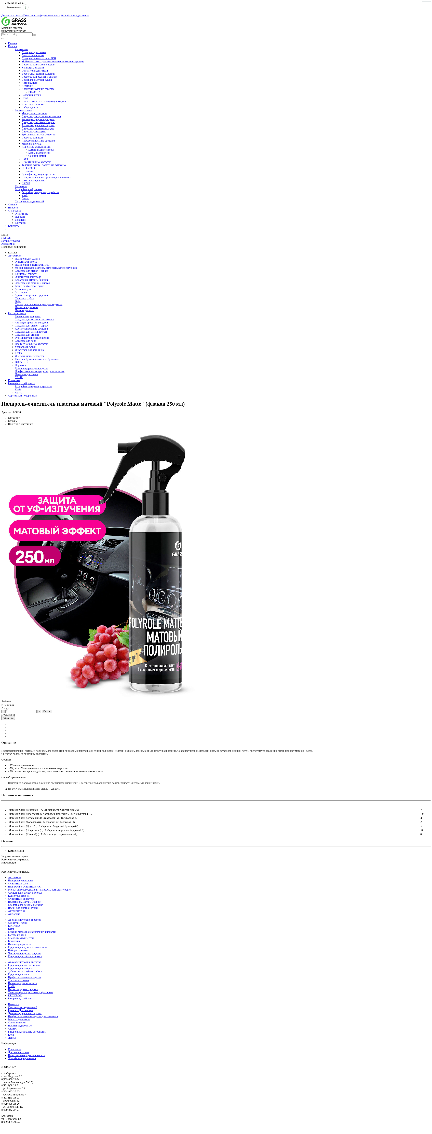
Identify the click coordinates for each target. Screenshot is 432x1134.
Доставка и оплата (12, 15)
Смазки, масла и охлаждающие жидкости (45, 101)
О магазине (14, 210)
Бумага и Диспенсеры (41, 149)
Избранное (8, 718)
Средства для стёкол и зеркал (38, 122)
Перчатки (27, 171)
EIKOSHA (34, 91)
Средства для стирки (34, 131)
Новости (13, 207)
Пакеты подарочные (33, 180)
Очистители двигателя (35, 70)
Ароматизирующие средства (38, 88)
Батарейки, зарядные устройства (40, 192)
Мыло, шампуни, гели (34, 113)
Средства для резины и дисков (39, 76)
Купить (46, 711)
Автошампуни (30, 82)
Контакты (20, 222)
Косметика (21, 186)
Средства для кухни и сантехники (41, 116)
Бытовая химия (23, 110)
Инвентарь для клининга (36, 146)
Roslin (25, 158)
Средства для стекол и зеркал (38, 64)
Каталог (12, 46)
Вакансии (20, 219)
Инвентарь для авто (33, 104)
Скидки (12, 204)
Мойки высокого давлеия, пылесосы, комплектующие (53, 61)
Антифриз (27, 85)
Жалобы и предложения (75, 15)
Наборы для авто (31, 107)
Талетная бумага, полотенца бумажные (44, 164)
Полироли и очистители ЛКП (39, 58)
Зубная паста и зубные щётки (39, 134)
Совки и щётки (37, 155)
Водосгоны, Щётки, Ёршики (38, 73)
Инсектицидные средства (36, 161)
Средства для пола (32, 137)
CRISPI (26, 183)
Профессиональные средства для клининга (46, 177)
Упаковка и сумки (32, 143)
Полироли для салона (34, 52)
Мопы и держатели (39, 152)
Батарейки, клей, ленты (28, 189)
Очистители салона (33, 55)
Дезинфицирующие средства (38, 174)
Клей (25, 195)
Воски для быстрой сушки (37, 79)
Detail (25, 98)
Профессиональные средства (38, 140)
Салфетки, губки (31, 94)
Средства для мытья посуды (38, 128)
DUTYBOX (28, 168)
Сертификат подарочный (29, 201)
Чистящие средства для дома (38, 119)
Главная (12, 43)
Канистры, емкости (33, 67)
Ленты (25, 198)
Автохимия (21, 49)
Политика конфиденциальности (41, 15)
